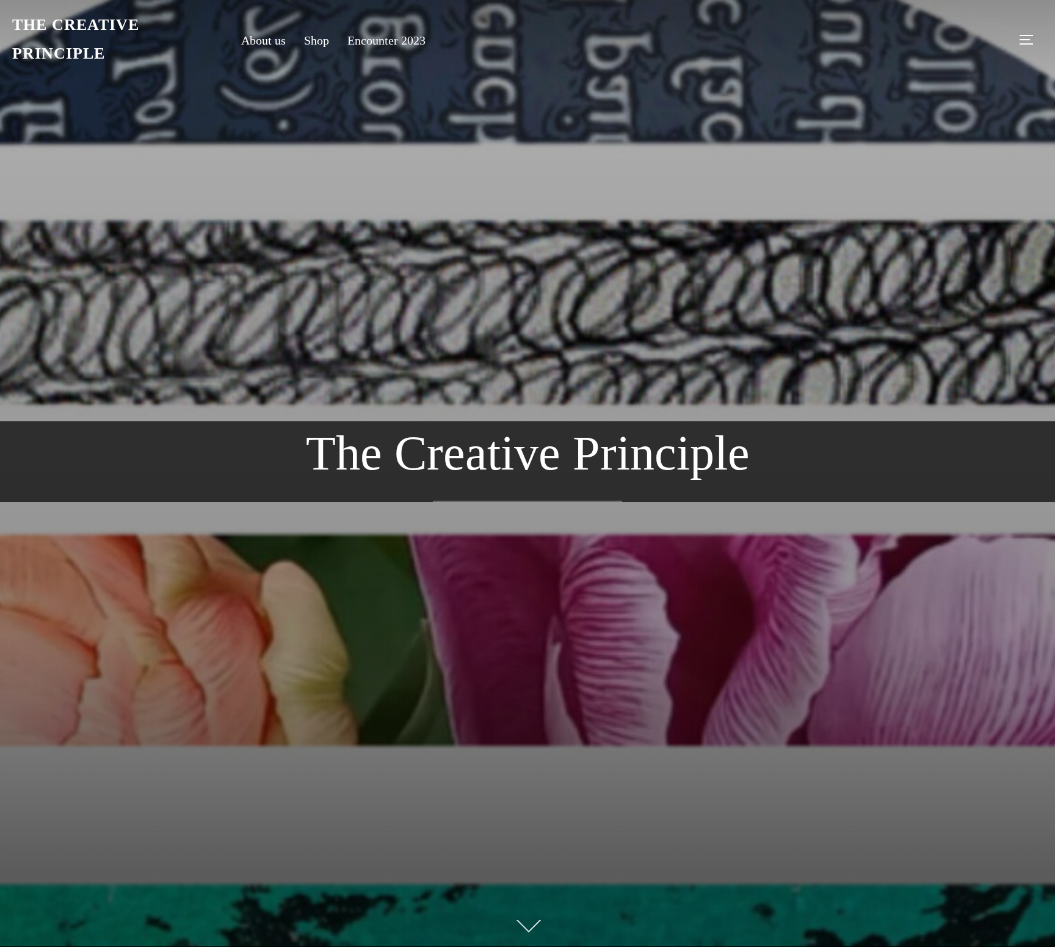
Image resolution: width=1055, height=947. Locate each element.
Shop (316, 40)
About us (263, 40)
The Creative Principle (75, 39)
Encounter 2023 (386, 40)
